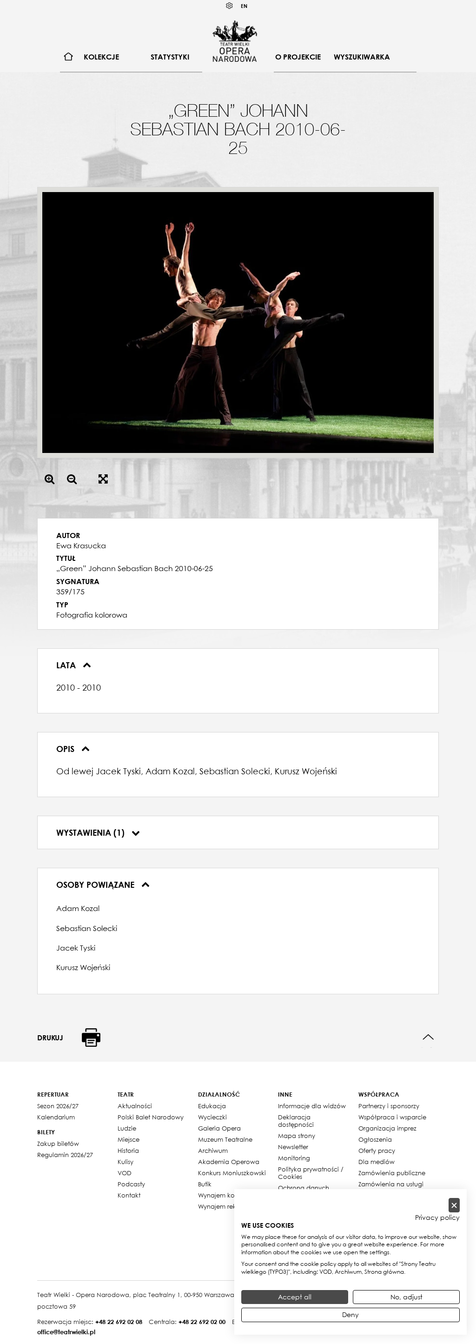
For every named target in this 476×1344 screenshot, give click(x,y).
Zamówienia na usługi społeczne (390, 1187)
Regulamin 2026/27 (65, 1154)
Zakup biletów (58, 1143)
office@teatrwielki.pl (66, 1332)
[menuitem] (68, 57)
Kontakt (129, 1195)
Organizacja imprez (387, 1128)
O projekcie (298, 56)
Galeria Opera (219, 1128)
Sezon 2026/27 (58, 1106)
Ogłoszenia (375, 1139)
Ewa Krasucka (81, 545)
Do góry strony (428, 1037)
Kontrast (230, 6)
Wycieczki (212, 1117)
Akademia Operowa (228, 1161)
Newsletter (293, 1147)
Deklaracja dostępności (296, 1120)
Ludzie (127, 1128)
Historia (128, 1150)
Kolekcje (101, 56)
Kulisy (125, 1161)
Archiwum (213, 1150)
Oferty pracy (376, 1150)
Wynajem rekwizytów (229, 1206)
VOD (125, 1173)
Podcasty (131, 1184)
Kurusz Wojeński (83, 967)
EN (244, 6)
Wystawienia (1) (91, 832)
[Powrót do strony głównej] (234, 40)
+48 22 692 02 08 (118, 1321)
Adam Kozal (77, 908)
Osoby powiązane (96, 884)
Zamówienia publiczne (391, 1173)
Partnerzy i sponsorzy (388, 1106)
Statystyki (170, 56)
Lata (67, 665)
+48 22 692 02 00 (201, 1321)
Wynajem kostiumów (228, 1195)
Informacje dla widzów (312, 1106)
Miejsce (128, 1139)
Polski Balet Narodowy (151, 1117)
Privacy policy (437, 1217)
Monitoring (294, 1158)
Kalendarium (56, 1117)
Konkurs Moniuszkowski (232, 1173)
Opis (66, 749)
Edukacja (212, 1106)
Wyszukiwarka (362, 56)
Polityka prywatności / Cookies (311, 1172)
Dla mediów (376, 1161)
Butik (205, 1184)
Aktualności (135, 1106)
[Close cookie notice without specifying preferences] (454, 1205)
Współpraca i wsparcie (392, 1117)
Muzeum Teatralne (225, 1139)
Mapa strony (296, 1135)
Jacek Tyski (75, 947)
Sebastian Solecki (86, 928)
